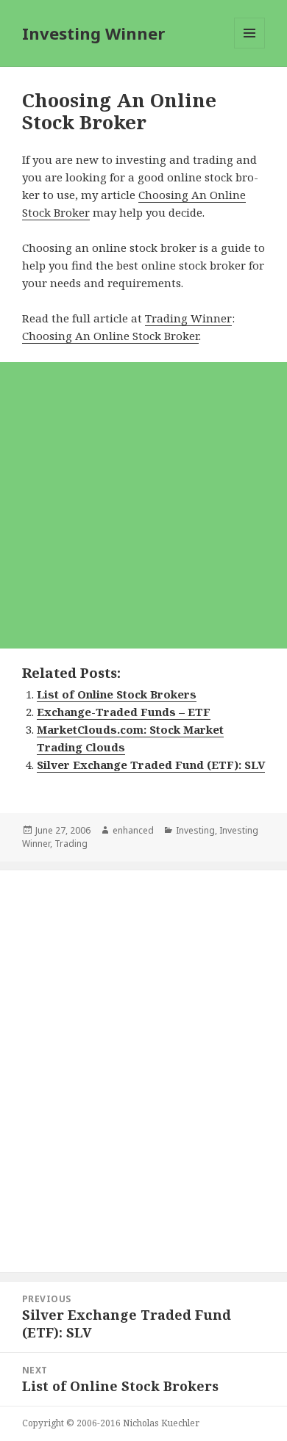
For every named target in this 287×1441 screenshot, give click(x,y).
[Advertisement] (143, 505)
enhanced (133, 830)
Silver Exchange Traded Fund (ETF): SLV (151, 764)
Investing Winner (93, 33)
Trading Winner (188, 318)
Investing (195, 830)
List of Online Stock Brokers (116, 694)
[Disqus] (143, 1062)
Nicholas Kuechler (161, 1423)
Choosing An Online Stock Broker (110, 335)
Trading (71, 843)
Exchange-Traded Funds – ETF (123, 711)
